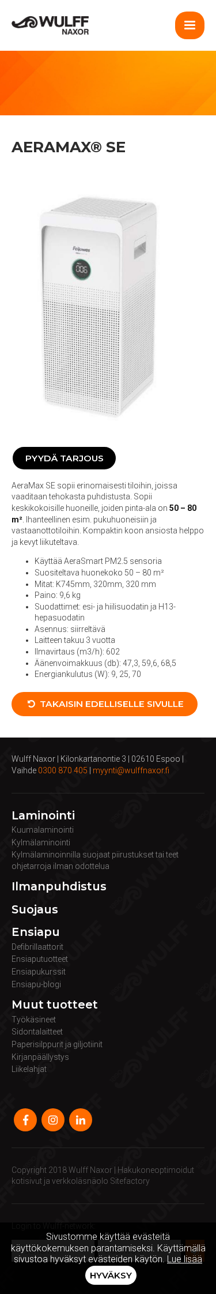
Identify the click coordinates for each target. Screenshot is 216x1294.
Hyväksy (111, 1275)
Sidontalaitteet (37, 1031)
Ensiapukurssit (39, 971)
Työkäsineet (34, 1019)
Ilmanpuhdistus (59, 887)
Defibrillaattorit (37, 946)
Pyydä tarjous (64, 458)
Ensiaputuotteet (40, 959)
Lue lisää (184, 1259)
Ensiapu (36, 932)
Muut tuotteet (55, 1005)
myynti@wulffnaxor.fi (131, 770)
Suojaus (35, 910)
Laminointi (43, 816)
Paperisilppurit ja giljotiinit (57, 1044)
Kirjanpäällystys (40, 1057)
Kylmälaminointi (41, 842)
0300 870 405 (63, 770)
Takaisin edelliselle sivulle (110, 703)
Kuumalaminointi (43, 829)
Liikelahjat (29, 1069)
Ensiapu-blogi (36, 984)
